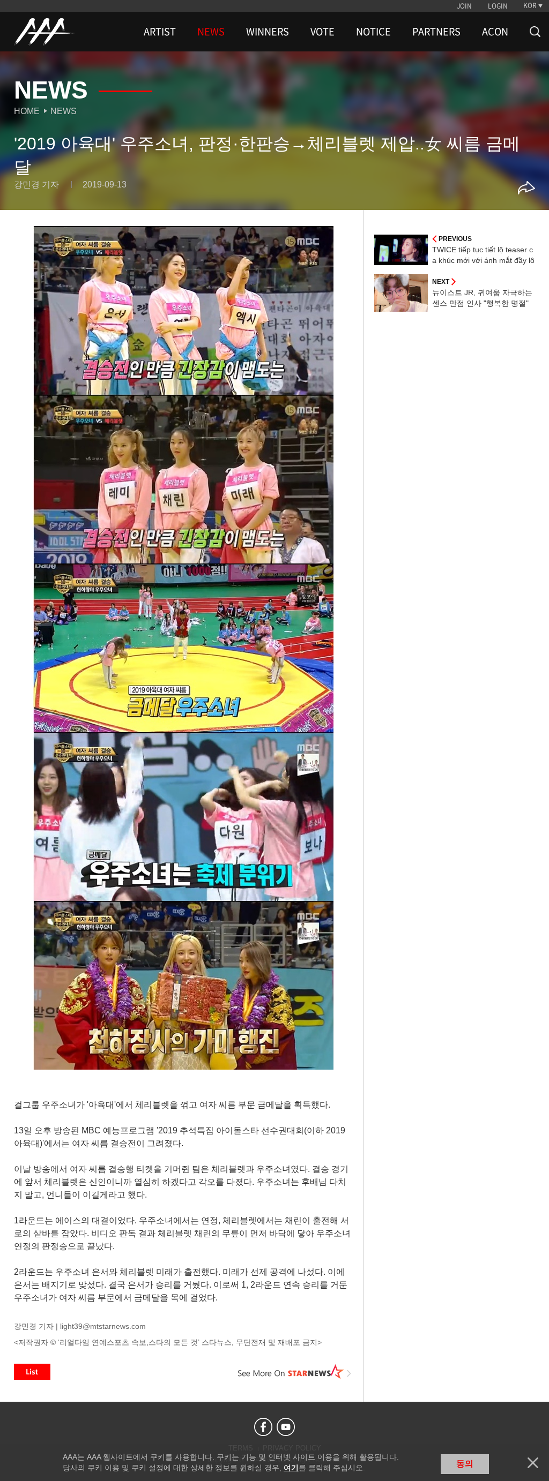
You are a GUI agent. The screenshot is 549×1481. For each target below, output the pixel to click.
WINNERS (267, 31)
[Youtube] (286, 1427)
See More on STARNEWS (294, 1372)
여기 (291, 1467)
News (63, 111)
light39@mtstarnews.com (103, 1326)
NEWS (211, 31)
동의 (464, 1463)
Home (27, 111)
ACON (495, 31)
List (32, 1372)
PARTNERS (436, 31)
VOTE (322, 31)
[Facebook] (263, 1427)
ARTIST (160, 31)
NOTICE (373, 31)
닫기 (533, 1462)
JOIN (464, 6)
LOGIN (498, 6)
